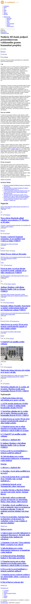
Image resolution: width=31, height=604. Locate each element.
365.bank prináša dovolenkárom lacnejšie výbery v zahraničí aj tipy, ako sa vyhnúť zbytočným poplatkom (16, 195)
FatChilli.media (4, 602)
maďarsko (9, 367)
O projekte (6, 590)
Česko (8, 22)
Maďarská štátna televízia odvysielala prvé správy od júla (15, 371)
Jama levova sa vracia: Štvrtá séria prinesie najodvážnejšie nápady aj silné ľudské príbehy (14, 326)
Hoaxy (5, 7)
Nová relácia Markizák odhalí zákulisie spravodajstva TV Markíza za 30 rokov (15, 220)
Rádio (5, 10)
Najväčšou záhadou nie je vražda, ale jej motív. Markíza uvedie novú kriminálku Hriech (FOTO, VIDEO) (15, 389)
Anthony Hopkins (11, 284)
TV (4, 8)
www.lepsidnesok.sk (23, 155)
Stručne (8, 25)
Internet (5, 13)
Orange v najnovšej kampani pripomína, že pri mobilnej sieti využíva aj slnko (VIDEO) (13, 239)
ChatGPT (11, 338)
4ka (14, 250)
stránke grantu (15, 148)
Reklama (6, 14)
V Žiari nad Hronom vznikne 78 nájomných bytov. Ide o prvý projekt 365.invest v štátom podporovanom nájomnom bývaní (17, 192)
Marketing (9, 18)
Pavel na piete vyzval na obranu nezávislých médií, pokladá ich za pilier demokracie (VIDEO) (13, 270)
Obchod (8, 19)
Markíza (8, 214)
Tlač (5, 11)
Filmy (8, 21)
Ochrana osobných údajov (10, 593)
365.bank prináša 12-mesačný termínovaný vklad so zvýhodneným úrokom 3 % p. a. (16, 188)
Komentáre (6, 6)
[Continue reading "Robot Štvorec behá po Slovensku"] (9, 244)
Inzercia (5, 592)
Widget (5, 597)
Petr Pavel (9, 265)
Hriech (7, 383)
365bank (6, 57)
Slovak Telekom (10, 302)
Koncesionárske (10, 23)
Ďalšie (5, 16)
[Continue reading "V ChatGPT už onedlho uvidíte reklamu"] (11, 331)
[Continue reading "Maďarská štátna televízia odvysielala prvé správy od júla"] (12, 360)
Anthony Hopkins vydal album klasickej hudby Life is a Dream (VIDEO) (13, 289)
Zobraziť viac (4, 526)
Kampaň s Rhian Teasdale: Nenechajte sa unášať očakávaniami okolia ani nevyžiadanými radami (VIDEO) (15, 308)
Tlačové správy (10, 26)
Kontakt (5, 596)
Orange (8, 233)
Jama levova (16, 321)
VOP (5, 594)
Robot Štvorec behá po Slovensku (13, 254)
